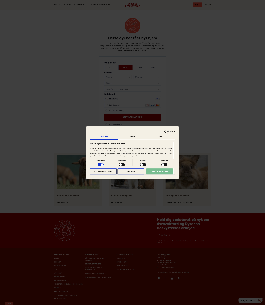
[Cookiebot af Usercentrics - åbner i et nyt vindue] (166, 132)
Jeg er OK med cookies (159, 171)
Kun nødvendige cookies (103, 171)
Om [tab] (161, 136)
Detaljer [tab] (132, 136)
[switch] (122, 164)
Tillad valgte (130, 171)
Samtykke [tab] (104, 136)
